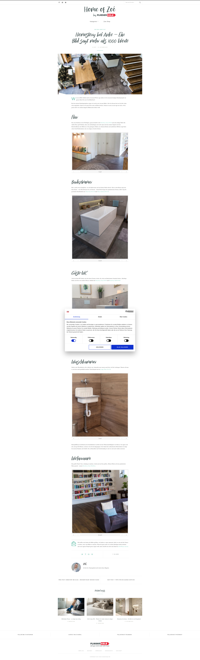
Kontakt (89, 650)
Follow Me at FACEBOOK (124, 634)
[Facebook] (59, 2)
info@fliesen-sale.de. (123, 546)
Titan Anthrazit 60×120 (103, 191)
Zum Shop (107, 21)
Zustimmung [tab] (76, 317)
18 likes (116, 554)
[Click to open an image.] (100, 74)
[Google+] (89, 554)
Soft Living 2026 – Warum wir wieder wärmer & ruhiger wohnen (100, 620)
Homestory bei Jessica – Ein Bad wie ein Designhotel (129, 619)
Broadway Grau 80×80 (106, 122)
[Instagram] (62, 2)
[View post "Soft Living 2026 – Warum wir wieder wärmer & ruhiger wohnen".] (100, 607)
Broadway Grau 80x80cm (89, 466)
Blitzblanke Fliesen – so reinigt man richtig (71, 619)
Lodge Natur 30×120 (105, 369)
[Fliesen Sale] (100, 11)
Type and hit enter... (130, 2)
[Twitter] (82, 554)
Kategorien (93, 21)
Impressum (98, 650)
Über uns (81, 650)
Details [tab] (100, 317)
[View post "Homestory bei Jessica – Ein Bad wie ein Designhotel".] (129, 607)
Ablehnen (100, 347)
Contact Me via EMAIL (75, 634)
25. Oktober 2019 (103, 47)
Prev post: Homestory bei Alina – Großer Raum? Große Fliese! (79, 579)
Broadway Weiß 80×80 (114, 280)
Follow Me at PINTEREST (174, 634)
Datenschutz (109, 650)
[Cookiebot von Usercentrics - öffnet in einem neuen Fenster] (126, 311)
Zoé (94, 47)
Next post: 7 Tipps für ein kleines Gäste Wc (121, 579)
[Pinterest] (65, 2)
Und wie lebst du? (100, 29)
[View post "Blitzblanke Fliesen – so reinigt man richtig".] (71, 607)
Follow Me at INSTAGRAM (25, 634)
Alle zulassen (122, 347)
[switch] (91, 340)
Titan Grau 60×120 (90, 191)
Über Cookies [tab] (123, 317)
